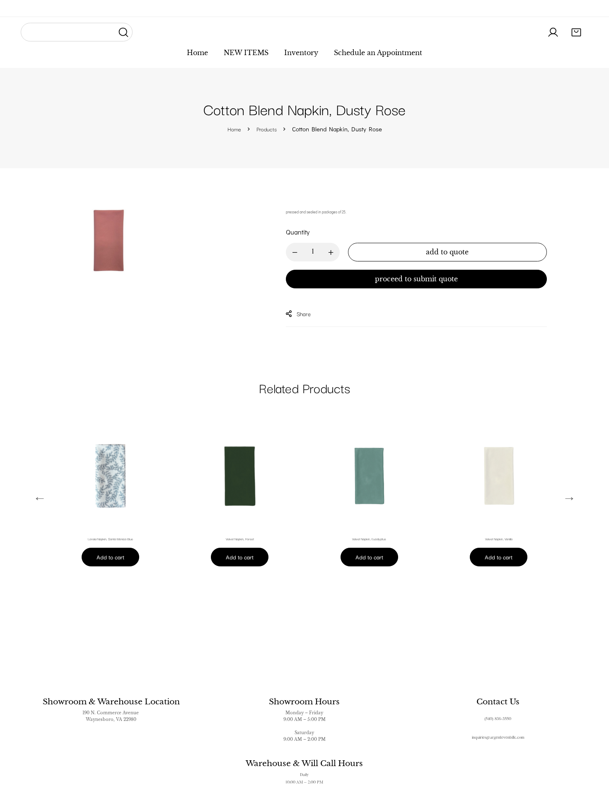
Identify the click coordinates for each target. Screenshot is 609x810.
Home (234, 129)
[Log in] (553, 32)
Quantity (297, 231)
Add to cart (110, 556)
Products (266, 129)
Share (304, 313)
